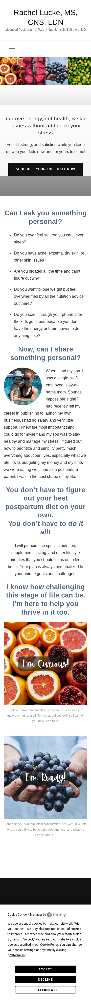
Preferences (45, 990)
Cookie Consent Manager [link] (25, 914)
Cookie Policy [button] (49, 944)
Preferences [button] (17, 955)
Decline (45, 979)
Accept (45, 969)
